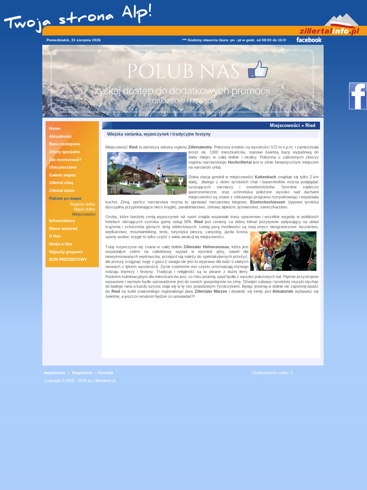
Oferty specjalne (64, 152)
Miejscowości (83, 214)
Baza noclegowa (64, 144)
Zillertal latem (62, 190)
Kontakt (105, 373)
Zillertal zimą (61, 182)
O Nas (55, 236)
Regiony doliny (82, 204)
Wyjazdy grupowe (66, 252)
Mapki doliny (84, 209)
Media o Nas (60, 244)
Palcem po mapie (65, 198)
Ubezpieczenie (63, 167)
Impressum (54, 373)
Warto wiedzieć (63, 228)
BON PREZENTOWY (68, 259)
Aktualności (60, 136)
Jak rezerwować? (65, 159)
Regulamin (82, 373)
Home (54, 128)
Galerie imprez (62, 175)
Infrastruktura (62, 220)
